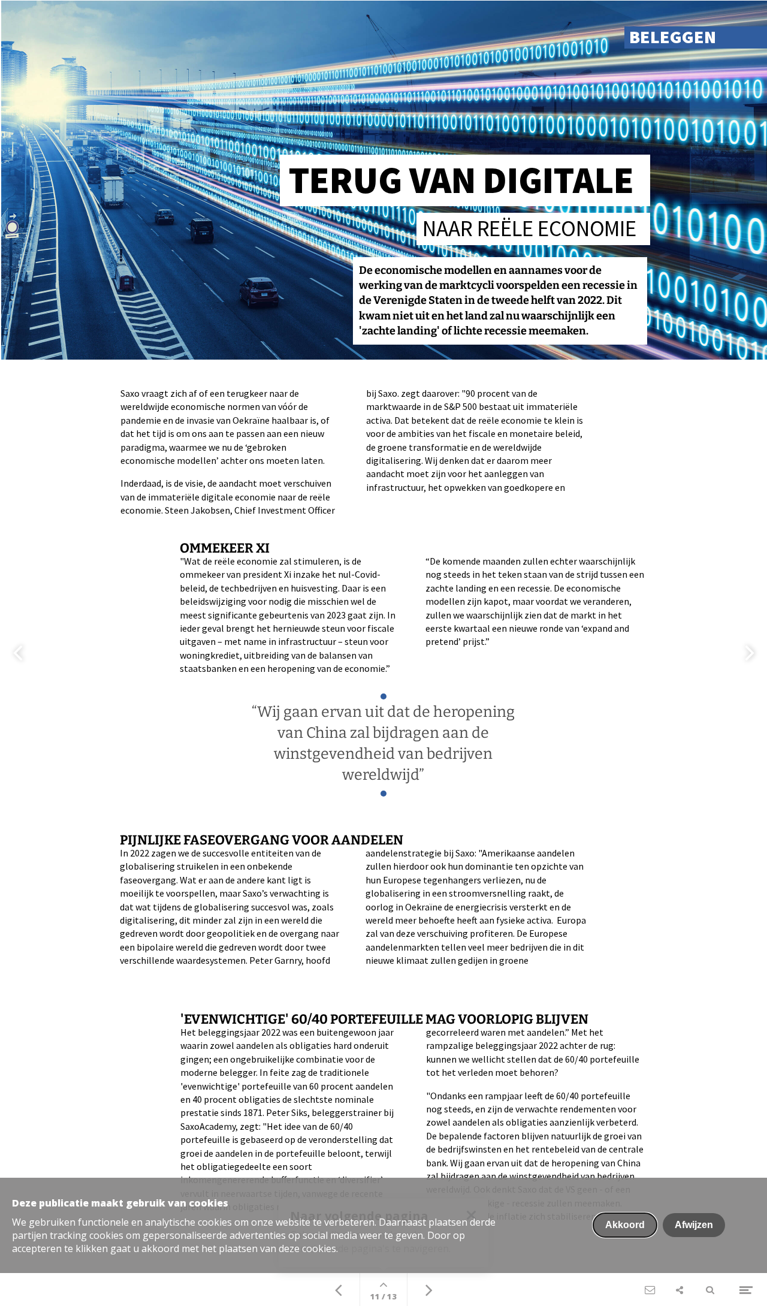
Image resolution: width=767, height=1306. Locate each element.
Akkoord (625, 1225)
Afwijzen (694, 1225)
